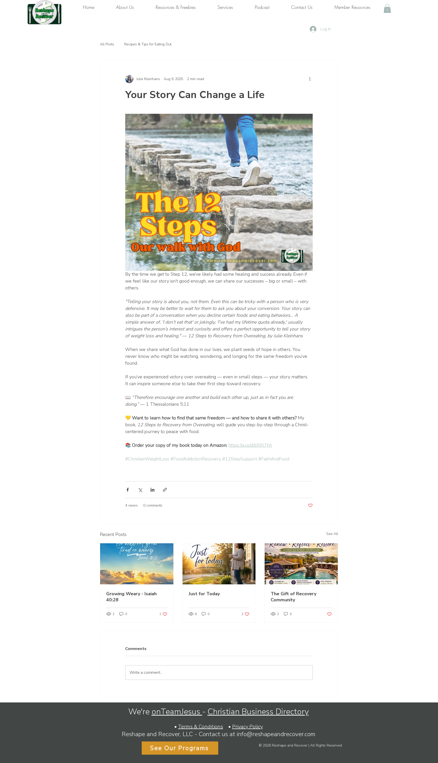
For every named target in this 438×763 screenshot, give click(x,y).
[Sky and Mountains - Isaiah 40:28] (136, 563)
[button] (387, 8)
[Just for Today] (219, 563)
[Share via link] (164, 489)
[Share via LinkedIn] (152, 489)
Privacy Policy (247, 726)
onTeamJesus (177, 711)
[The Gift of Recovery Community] (301, 563)
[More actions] (310, 79)
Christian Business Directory (258, 711)
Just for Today (204, 594)
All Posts (107, 44)
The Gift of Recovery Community (293, 597)
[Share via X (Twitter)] (140, 489)
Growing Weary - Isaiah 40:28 (131, 597)
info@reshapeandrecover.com (276, 734)
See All (332, 533)
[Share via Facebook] (127, 489)
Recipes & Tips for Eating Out (147, 44)
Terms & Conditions (200, 726)
